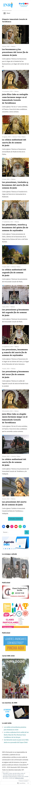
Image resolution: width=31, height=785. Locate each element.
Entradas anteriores (15, 519)
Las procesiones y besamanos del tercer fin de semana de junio (15, 374)
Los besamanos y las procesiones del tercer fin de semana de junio (15, 52)
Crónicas (14, 137)
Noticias (13, 46)
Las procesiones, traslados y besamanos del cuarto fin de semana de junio (15, 185)
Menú (8, 13)
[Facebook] (3, 526)
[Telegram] (24, 526)
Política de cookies (19, 778)
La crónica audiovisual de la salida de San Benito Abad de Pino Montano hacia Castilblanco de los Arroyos (16, 734)
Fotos (19, 137)
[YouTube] (16, 526)
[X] (7, 526)
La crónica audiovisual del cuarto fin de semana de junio (14, 142)
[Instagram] (11, 526)
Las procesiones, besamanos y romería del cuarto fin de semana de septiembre (15, 352)
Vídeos (23, 137)
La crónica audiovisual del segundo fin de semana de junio (14, 272)
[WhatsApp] (20, 526)
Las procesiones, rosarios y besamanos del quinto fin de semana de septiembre (15, 227)
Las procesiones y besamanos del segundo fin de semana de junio (15, 312)
